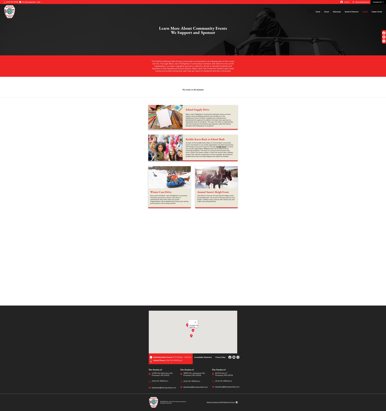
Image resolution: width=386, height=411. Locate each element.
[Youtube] (233, 357)
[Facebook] (229, 357)
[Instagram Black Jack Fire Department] (383, 41)
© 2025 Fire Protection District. (173, 401)
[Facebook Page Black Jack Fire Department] (383, 32)
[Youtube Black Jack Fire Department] (383, 37)
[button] (327, 11)
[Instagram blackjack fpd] (237, 357)
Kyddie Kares (221, 147)
